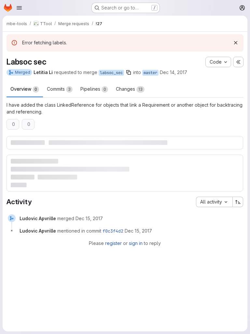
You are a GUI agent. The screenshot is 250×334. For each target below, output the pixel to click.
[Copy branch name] (128, 72)
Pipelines (93, 89)
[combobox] (214, 202)
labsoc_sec (111, 72)
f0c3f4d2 (113, 231)
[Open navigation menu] (19, 8)
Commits (59, 89)
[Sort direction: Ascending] (238, 202)
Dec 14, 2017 (173, 72)
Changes (129, 89)
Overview (23, 89)
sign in (136, 243)
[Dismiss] (236, 43)
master (150, 72)
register (113, 243)
